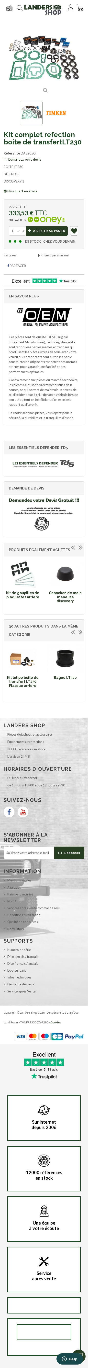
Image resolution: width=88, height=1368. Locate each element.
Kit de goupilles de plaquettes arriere (22, 595)
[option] (22, 580)
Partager (17, 266)
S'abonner (71, 853)
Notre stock (15, 929)
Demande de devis (20, 984)
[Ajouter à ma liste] (74, 232)
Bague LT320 (65, 678)
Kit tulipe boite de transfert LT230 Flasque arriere (23, 682)
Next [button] (80, 547)
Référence (12, 153)
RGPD (11, 901)
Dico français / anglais (22, 963)
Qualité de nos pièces (22, 922)
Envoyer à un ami (56, 255)
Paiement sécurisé (20, 894)
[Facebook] (9, 812)
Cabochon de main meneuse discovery (65, 597)
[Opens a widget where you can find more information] (69, 1359)
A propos (14, 887)
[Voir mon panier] (80, 6)
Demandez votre (24, 159)
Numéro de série (19, 950)
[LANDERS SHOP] (42, 10)
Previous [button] (73, 547)
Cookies (55, 1022)
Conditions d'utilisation (23, 915)
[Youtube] (23, 812)
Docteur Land (17, 970)
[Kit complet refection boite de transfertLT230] (32, 113)
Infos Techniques (19, 977)
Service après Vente (21, 991)
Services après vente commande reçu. (34, 908)
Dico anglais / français (22, 957)
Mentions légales (19, 880)
